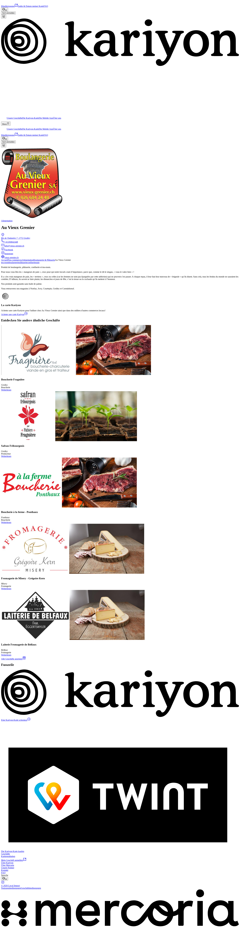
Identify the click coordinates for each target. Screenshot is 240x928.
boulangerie (14, 262)
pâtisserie (23, 262)
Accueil (4, 260)
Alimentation (27, 260)
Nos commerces (15, 260)
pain (37, 262)
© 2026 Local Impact (10, 885)
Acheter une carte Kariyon (12, 314)
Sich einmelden (8, 13)
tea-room (5, 262)
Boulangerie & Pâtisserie (44, 260)
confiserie (31, 262)
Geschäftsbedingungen (31, 888)
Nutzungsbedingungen (11, 888)
